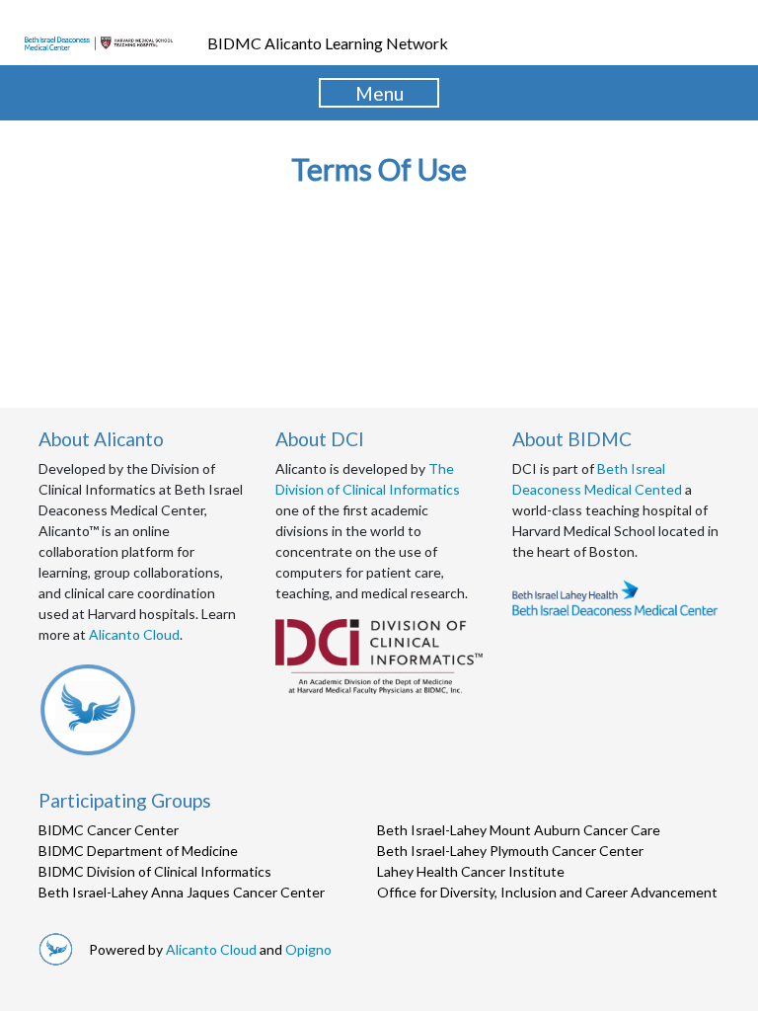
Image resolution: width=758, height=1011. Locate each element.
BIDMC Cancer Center (108, 829)
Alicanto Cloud (134, 634)
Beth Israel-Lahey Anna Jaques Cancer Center (181, 892)
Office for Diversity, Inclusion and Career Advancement (547, 892)
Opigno (308, 949)
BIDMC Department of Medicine (138, 850)
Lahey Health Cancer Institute (471, 871)
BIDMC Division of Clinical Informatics (154, 871)
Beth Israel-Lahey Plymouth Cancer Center (510, 850)
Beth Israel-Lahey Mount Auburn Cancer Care (518, 829)
